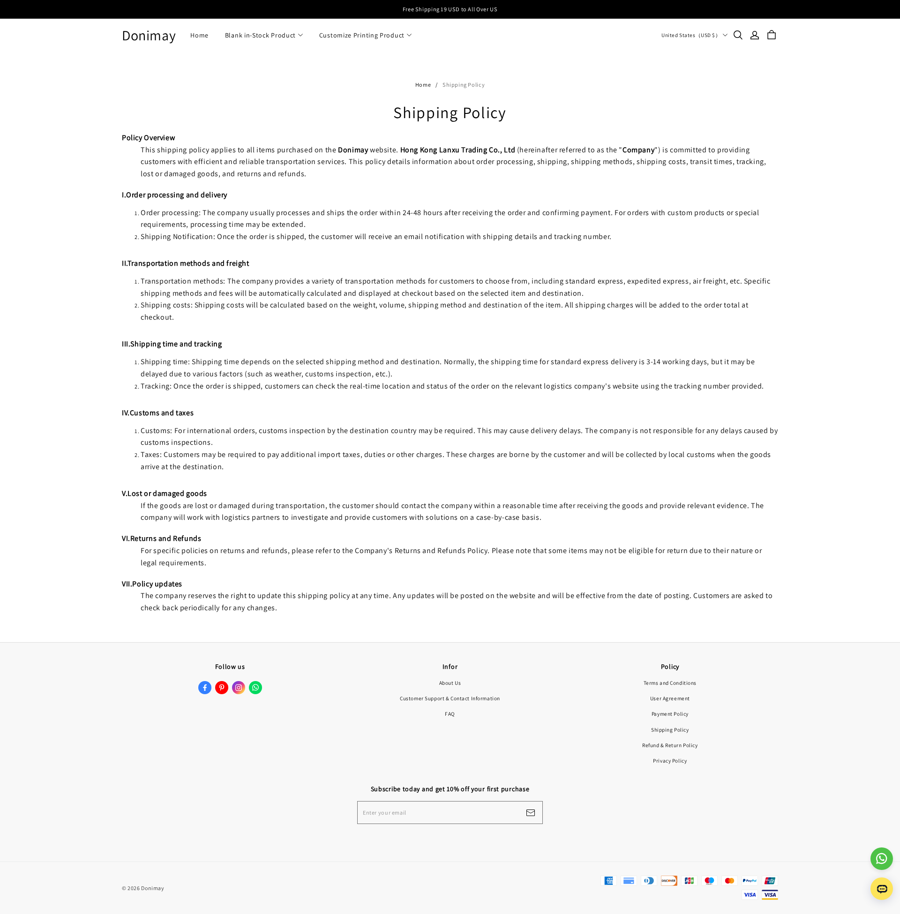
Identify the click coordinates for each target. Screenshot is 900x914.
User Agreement (670, 698)
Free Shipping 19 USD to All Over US (450, 9)
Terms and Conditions (670, 682)
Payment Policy (670, 713)
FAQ (450, 713)
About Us (450, 682)
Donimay (149, 35)
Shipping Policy (670, 729)
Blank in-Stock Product (260, 35)
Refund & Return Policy (670, 745)
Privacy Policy (670, 760)
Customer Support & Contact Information (450, 698)
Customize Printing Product (362, 35)
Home (199, 35)
